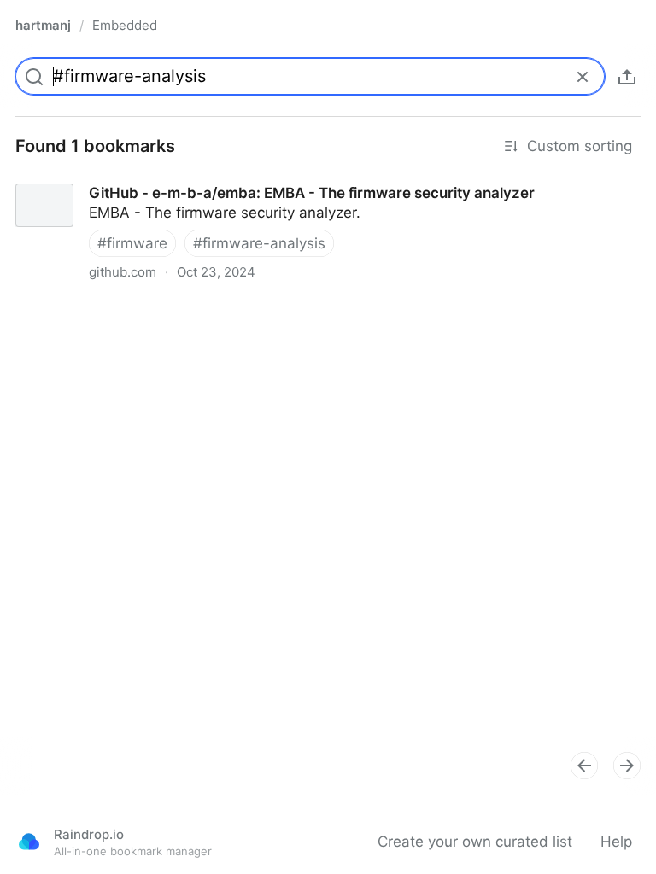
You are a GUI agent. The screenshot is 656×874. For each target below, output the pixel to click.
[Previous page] (584, 765)
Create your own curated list (475, 841)
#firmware (132, 243)
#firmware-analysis (259, 243)
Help (616, 841)
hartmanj (43, 25)
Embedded (124, 25)
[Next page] (627, 765)
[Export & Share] (627, 76)
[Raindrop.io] (29, 841)
